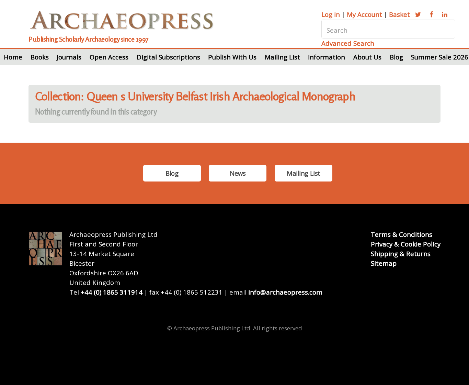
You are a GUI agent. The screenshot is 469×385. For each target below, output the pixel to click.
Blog (396, 57)
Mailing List (282, 57)
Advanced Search (347, 43)
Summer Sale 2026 (439, 57)
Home (13, 57)
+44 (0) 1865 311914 (111, 292)
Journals (69, 57)
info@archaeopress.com (285, 292)
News (237, 173)
